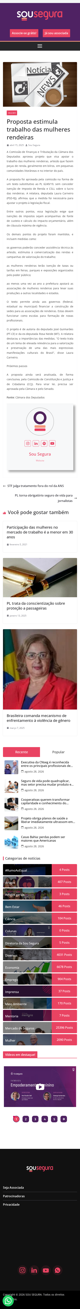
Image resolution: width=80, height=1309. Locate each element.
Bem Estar (12, 907)
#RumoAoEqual (16, 870)
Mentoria (11, 1016)
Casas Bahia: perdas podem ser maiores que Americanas (43, 838)
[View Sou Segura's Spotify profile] (44, 443)
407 (60, 882)
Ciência (10, 919)
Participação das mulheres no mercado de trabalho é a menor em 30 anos (40, 532)
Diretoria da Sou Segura (22, 943)
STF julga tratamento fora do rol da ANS (35, 486)
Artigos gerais (15, 895)
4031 (60, 955)
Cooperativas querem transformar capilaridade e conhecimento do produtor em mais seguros (45, 801)
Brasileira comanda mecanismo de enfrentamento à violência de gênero (38, 718)
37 (60, 991)
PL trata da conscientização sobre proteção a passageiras (36, 606)
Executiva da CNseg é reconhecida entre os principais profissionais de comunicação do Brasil (46, 764)
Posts (65, 870)
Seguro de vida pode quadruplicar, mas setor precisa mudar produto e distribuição (46, 782)
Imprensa (12, 992)
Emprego (11, 980)
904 (60, 979)
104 (60, 918)
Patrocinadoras (14, 1196)
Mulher (12, 113)
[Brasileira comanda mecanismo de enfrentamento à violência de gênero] (40, 632)
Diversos (11, 955)
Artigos (10, 883)
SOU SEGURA (33, 1294)
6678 (60, 967)
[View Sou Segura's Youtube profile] (52, 443)
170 (60, 1003)
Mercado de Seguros (19, 1028)
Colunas (11, 931)
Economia (12, 968)
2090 (60, 1040)
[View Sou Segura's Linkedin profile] (36, 443)
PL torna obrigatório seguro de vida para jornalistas (44, 498)
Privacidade (11, 1204)
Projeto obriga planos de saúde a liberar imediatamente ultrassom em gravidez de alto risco (47, 820)
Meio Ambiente (16, 1004)
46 (60, 906)
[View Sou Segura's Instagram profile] (28, 443)
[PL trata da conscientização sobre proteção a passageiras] (40, 561)
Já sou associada (56, 33)
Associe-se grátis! (24, 33)
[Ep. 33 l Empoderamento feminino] (40, 1086)
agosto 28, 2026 (34, 771)
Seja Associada (13, 1187)
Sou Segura (34, 145)
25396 (60, 1028)
